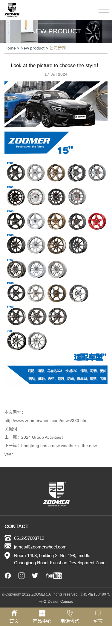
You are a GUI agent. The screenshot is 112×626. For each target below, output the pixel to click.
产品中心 (42, 621)
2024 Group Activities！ (43, 437)
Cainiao (66, 601)
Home (10, 48)
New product (33, 48)
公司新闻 (57, 48)
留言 (98, 621)
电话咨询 (69, 621)
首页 (14, 621)
